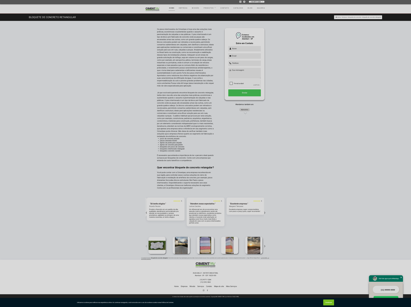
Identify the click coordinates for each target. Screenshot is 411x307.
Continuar (328, 302)
